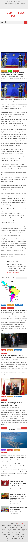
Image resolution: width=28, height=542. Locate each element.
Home (3, 525)
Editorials (12, 536)
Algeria (9, 529)
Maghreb (3, 308)
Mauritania (24, 529)
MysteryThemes (20, 523)
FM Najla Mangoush (18, 254)
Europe (3, 350)
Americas (3, 304)
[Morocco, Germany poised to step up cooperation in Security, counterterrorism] (14, 340)
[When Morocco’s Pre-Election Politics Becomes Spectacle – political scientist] (5, 483)
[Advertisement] (14, 36)
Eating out (10, 534)
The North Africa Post (7, 3)
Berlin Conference (9, 254)
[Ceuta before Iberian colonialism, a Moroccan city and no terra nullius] (14, 440)
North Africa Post (15, 78)
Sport (4, 534)
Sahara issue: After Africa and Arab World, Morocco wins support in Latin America (14, 311)
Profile (22, 536)
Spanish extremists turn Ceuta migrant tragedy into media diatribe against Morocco (18, 497)
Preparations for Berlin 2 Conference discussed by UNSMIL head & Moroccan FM (24, 428)
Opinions (23, 534)
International (19, 304)
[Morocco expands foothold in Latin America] (5, 509)
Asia (9, 533)
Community (11, 527)
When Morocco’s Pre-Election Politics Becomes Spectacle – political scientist (18, 484)
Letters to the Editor (19, 538)
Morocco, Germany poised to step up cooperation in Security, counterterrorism (14, 356)
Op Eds (17, 536)
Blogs (17, 527)
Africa (23, 531)
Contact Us (14, 5)
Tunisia (11, 531)
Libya (10, 71)
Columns (12, 429)
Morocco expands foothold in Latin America (18, 508)
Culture (24, 533)
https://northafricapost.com (13, 272)
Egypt (14, 529)
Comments (22, 527)
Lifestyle (19, 533)
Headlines (3, 71)
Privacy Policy (16, 3)
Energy (24, 525)
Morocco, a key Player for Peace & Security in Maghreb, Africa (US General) (5, 428)
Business (9, 525)
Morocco (16, 71)
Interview (6, 538)
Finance (5, 527)
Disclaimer (23, 3)
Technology (16, 534)
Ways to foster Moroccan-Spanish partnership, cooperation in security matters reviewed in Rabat (12, 404)
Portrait (11, 538)
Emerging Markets (17, 525)
